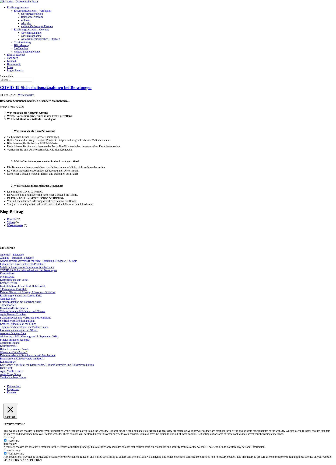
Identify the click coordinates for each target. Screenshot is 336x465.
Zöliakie (25, 20)
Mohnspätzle (7, 276)
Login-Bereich (15, 70)
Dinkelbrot (6, 367)
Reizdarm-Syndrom (32, 16)
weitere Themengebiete (27, 51)
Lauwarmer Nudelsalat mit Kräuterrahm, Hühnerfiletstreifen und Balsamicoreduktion (47, 364)
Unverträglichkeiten (32, 13)
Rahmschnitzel (8, 361)
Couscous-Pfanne (9, 342)
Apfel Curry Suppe (10, 374)
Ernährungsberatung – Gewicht (31, 29)
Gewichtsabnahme (31, 35)
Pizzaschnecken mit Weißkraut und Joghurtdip (25, 317)
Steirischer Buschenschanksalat (17, 320)
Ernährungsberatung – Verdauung (32, 10)
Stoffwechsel (21, 48)
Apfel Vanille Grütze (11, 371)
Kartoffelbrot (7, 273)
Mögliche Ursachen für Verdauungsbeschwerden (27, 267)
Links (10, 67)
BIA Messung (21, 45)
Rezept (11, 219)
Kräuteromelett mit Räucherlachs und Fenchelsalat (27, 355)
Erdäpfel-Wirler (8, 282)
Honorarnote (14, 64)
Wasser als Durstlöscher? (13, 352)
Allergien (26, 23)
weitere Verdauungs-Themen (37, 26)
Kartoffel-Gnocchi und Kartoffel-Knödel (22, 286)
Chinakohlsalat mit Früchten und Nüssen (22, 311)
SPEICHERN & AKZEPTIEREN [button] (23, 459)
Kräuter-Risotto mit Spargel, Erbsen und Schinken (27, 292)
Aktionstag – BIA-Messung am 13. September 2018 (29, 336)
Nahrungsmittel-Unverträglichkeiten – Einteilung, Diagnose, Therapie (38, 260)
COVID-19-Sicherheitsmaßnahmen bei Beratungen (46, 87)
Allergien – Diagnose (12, 254)
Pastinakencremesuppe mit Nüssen (19, 330)
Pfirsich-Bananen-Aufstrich (15, 339)
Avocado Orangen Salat (13, 333)
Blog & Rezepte (16, 54)
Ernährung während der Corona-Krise (21, 295)
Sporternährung (22, 42)
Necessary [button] (9, 437)
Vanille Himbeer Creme (13, 377)
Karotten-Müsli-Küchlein (14, 308)
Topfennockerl (8, 304)
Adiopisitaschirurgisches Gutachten (40, 38)
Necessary (13, 440)
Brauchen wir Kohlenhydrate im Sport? (22, 358)
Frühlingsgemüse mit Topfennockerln (20, 301)
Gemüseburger (8, 298)
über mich (12, 57)
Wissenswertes (26, 94)
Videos (11, 222)
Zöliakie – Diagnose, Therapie (17, 257)
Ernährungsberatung (18, 7)
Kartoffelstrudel (8, 345)
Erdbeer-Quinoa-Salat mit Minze (18, 323)
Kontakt (11, 61)
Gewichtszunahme (31, 32)
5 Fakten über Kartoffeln (13, 289)
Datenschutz (14, 386)
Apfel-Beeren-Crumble (13, 314)
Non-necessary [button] (12, 450)
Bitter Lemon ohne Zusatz (14, 349)
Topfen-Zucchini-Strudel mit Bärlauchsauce (24, 327)
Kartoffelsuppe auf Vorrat (14, 279)
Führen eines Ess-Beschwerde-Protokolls (22, 264)
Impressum (13, 389)
